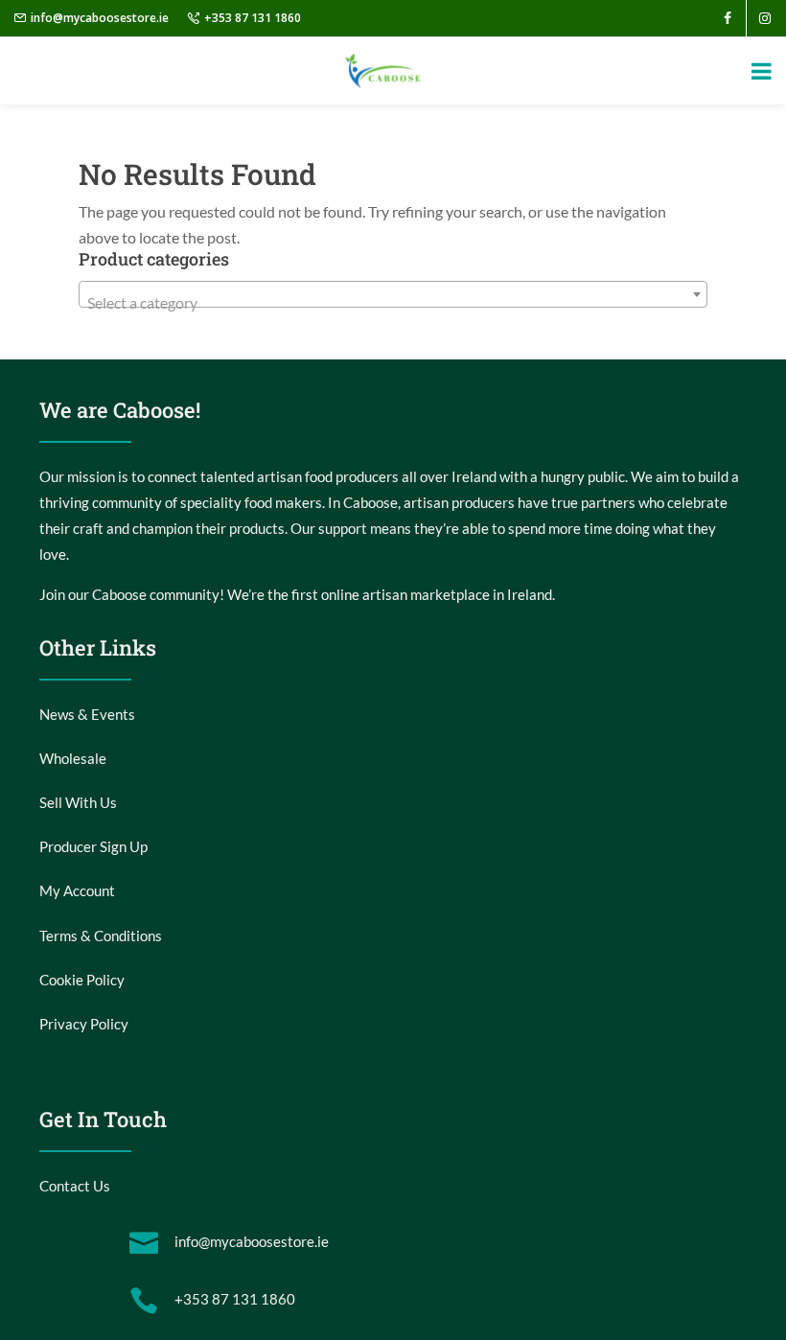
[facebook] (727, 18)
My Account (77, 890)
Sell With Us (78, 802)
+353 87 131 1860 (252, 18)
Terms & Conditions (100, 935)
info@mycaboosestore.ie (100, 18)
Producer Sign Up (93, 846)
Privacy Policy (83, 1023)
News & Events (87, 714)
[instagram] (765, 18)
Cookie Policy (82, 979)
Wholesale (72, 758)
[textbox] (393, 303)
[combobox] (393, 294)
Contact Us (74, 1185)
